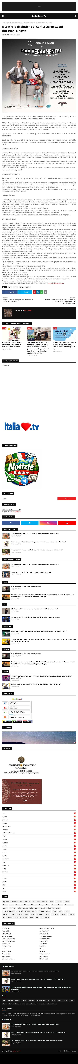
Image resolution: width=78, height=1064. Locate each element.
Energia (41, 905)
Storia (32, 914)
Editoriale (34, 905)
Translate (17, 511)
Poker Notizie (6, 954)
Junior (37, 908)
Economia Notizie (7, 936)
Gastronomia (39, 826)
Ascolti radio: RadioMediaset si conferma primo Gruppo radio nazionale (36, 684)
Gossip (5, 908)
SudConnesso (44, 956)
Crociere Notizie (44, 931)
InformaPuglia (44, 941)
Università (10, 917)
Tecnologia (55, 914)
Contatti (73, 1051)
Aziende (44, 902)
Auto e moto (36, 902)
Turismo (39, 872)
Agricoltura (6, 902)
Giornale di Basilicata (46, 936)
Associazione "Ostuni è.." (47, 928)
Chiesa (39, 816)
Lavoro (58, 908)
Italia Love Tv (6, 944)
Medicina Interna (7, 949)
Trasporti (63, 914)
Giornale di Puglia (45, 939)
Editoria (26, 905)
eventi (15, 287)
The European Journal (8, 959)
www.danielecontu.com (56, 283)
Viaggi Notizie (44, 959)
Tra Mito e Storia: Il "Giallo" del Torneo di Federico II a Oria (31, 572)
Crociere (39, 820)
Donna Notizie (44, 933)
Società (11, 914)
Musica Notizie (6, 951)
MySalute (42, 951)
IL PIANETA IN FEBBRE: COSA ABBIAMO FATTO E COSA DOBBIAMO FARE (35, 534)
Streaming (39, 865)
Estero (54, 905)
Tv (39, 875)
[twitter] (30, 523)
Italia (19, 908)
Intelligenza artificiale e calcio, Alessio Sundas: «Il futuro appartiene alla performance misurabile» (41, 988)
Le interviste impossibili (10, 911)
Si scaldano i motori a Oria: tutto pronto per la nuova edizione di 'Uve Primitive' (12, 344)
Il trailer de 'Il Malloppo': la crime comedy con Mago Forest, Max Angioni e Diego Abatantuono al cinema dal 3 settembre (43, 640)
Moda (39, 836)
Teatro (12, 23)
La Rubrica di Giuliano (39, 833)
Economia (19, 905)
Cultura (39, 823)
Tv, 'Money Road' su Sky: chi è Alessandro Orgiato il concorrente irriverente (37, 550)
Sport (39, 862)
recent (21, 287)
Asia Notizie (5, 928)
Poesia (39, 846)
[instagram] (48, 523)
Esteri (47, 905)
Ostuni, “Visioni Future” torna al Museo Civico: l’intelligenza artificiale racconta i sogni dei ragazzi (64, 345)
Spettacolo (39, 859)
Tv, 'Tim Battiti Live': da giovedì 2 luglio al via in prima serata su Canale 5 (35, 617)
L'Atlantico (42, 946)
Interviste (39, 830)
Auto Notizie (5, 931)
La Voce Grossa (6, 946)
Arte (39, 813)
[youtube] (67, 523)
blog (10, 287)
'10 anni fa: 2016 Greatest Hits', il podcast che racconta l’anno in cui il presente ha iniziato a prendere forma (42, 677)
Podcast (39, 843)
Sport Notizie (6, 956)
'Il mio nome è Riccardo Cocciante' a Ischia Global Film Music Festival (34, 609)
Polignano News (44, 954)
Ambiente (15, 902)
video (39, 891)
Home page (5, 23)
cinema (39, 878)
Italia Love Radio (28, 908)
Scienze (39, 856)
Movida (27, 911)
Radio (39, 849)
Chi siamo (66, 1051)
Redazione (5, 35)
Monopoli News (44, 949)
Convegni (58, 902)
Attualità (27, 902)
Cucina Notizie (6, 933)
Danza (11, 905)
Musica (39, 839)
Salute (39, 852)
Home (59, 1051)
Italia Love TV (39, 16)
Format (60, 905)
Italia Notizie (43, 944)
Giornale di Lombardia (8, 939)
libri (39, 888)
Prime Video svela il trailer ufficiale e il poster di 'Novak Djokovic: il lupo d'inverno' (39, 631)
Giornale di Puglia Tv (8, 941)
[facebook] (11, 523)
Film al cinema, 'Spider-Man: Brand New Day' (26, 586)
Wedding (18, 917)
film (39, 885)
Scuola (5, 914)
